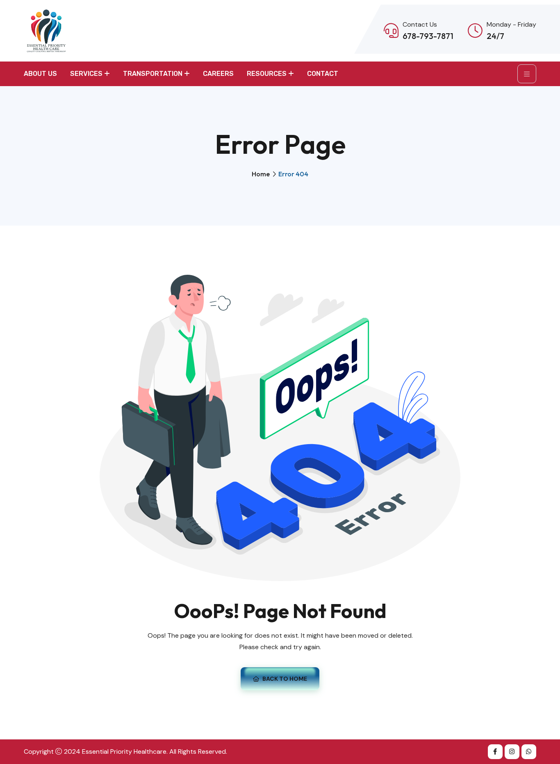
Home (261, 174)
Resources (267, 74)
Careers (218, 74)
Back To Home (284, 678)
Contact (322, 74)
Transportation (152, 74)
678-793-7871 (428, 36)
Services (86, 74)
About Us (40, 74)
